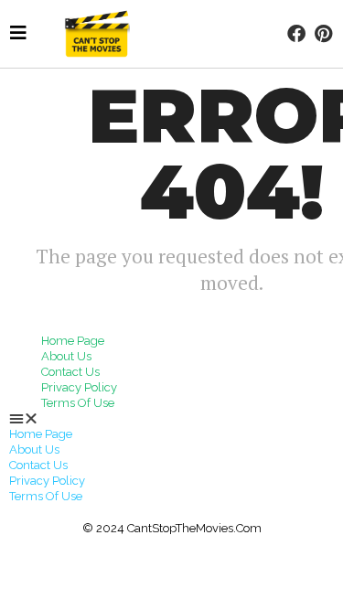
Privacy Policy (79, 387)
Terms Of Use (77, 403)
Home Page (72, 341)
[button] (171, 418)
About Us (66, 356)
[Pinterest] (323, 34)
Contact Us (70, 372)
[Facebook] (296, 34)
